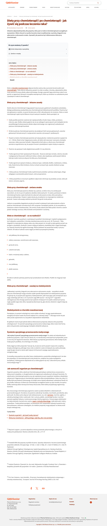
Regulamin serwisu (34, 502)
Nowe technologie (55, 7)
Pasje (43, 7)
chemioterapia (11, 90)
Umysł (87, 7)
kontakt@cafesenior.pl (55, 502)
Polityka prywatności (34, 505)
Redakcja (72, 504)
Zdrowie (22, 7)
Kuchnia (96, 7)
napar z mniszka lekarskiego (41, 401)
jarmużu (50, 395)
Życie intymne (77, 7)
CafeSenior (9, 16)
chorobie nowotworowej (20, 88)
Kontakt (71, 501)
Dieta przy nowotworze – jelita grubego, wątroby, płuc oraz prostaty (30, 418)
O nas (71, 499)
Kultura (67, 7)
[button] (31, 488)
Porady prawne (33, 7)
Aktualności (11, 7)
